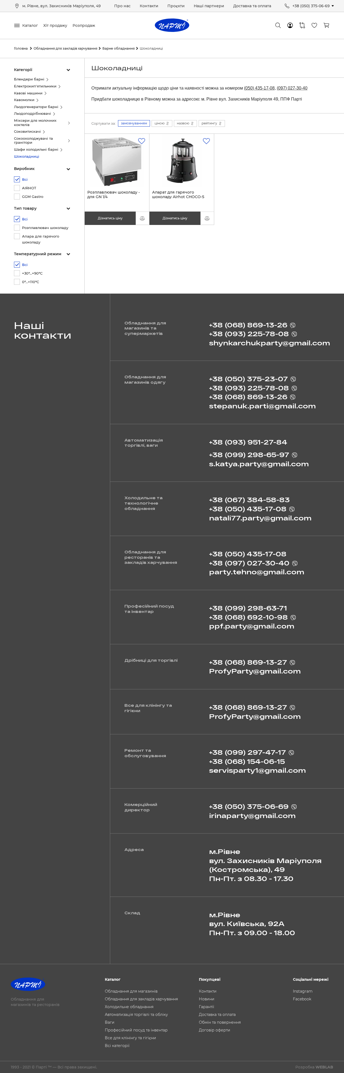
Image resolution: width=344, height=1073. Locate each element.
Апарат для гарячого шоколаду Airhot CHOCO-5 (178, 197)
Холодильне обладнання (129, 1006)
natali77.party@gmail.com (260, 518)
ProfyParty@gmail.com (255, 671)
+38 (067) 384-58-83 (249, 500)
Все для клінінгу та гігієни (130, 1037)
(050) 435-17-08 (259, 88)
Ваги (109, 1022)
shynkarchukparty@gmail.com (269, 343)
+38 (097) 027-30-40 (249, 563)
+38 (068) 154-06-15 (247, 761)
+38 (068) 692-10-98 (248, 617)
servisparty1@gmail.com (257, 770)
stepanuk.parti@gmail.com (262, 406)
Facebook (302, 999)
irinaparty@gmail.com (252, 815)
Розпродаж (84, 25)
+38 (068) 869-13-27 (248, 662)
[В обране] (141, 141)
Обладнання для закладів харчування (141, 999)
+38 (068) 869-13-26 (248, 325)
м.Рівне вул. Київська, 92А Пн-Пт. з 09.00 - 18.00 (252, 924)
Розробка (314, 1067)
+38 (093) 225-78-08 (249, 334)
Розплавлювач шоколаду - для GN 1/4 (113, 197)
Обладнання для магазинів (131, 991)
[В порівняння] (142, 218)
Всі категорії (117, 1045)
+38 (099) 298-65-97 (249, 454)
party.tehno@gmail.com (256, 572)
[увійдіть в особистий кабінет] (290, 25)
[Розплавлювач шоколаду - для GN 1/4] (117, 160)
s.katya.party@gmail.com (259, 464)
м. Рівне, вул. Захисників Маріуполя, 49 (61, 5)
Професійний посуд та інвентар (136, 1030)
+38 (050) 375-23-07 (248, 379)
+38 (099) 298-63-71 (248, 608)
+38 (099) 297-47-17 (247, 752)
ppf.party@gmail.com (251, 626)
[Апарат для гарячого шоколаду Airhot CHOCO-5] (181, 160)
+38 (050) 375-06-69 (311, 5)
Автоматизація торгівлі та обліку (136, 1014)
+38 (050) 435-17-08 (247, 509)
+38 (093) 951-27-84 (248, 442)
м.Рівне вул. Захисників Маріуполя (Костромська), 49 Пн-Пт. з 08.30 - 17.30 (265, 865)
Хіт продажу (55, 25)
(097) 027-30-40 (292, 88)
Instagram (303, 991)
